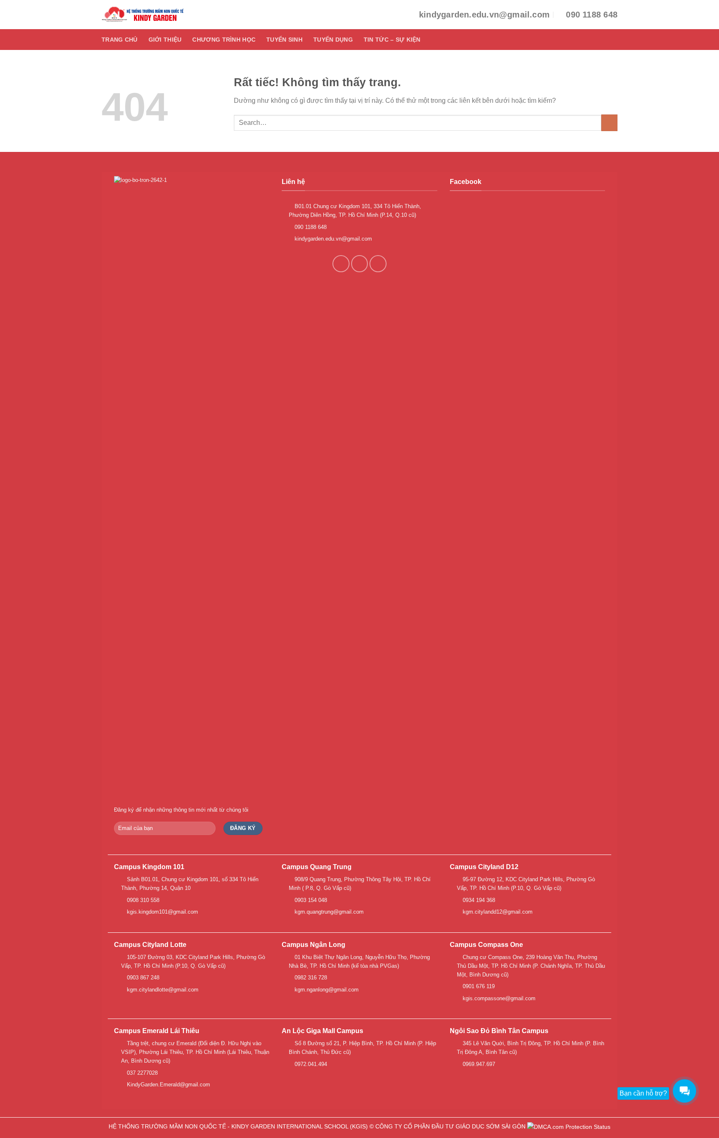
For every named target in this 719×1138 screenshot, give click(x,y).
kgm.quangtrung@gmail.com (328, 912)
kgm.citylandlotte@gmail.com (161, 989)
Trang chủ (120, 39)
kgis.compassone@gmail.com (498, 998)
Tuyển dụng (333, 39)
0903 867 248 (142, 977)
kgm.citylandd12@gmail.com (497, 912)
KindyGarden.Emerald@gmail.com (167, 1084)
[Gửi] (609, 122)
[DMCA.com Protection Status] (568, 1126)
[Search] (614, 39)
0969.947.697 (478, 1064)
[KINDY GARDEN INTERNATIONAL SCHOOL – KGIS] (143, 14)
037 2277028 (141, 1073)
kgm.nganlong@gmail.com (326, 989)
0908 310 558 (142, 900)
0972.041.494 (310, 1064)
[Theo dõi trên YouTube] (378, 263)
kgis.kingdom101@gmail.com (161, 912)
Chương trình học (223, 39)
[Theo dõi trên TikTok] (359, 263)
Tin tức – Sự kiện (392, 39)
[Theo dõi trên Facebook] (341, 263)
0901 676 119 (478, 986)
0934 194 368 (478, 900)
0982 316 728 (310, 977)
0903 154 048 (310, 900)
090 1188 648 (310, 227)
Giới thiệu (165, 39)
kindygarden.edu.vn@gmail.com (332, 239)
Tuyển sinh (284, 39)
